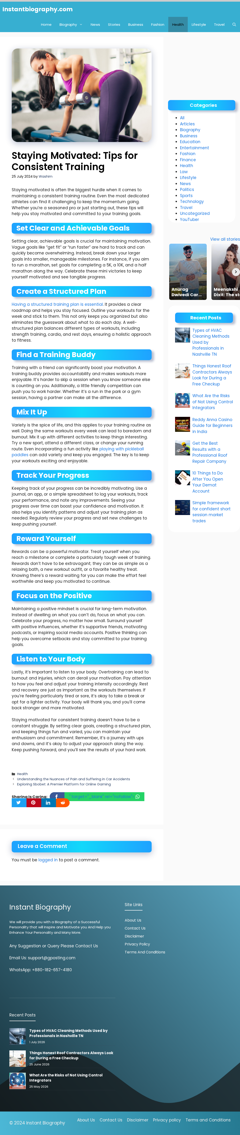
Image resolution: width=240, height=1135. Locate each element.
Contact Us (135, 928)
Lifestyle (199, 24)
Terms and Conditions (145, 952)
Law (184, 172)
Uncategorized (195, 213)
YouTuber (189, 219)
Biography (68, 24)
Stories (114, 24)
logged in (48, 860)
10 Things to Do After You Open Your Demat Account (207, 482)
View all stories (225, 239)
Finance (188, 160)
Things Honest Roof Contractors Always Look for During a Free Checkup (212, 375)
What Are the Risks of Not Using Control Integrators (212, 402)
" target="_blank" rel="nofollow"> (102, 796)
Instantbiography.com (37, 9)
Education (190, 142)
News (95, 24)
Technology (192, 201)
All (182, 118)
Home (46, 24)
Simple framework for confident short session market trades (211, 512)
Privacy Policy (137, 944)
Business (135, 24)
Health (178, 24)
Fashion (157, 24)
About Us (133, 920)
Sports (186, 195)
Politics (187, 189)
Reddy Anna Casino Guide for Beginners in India (212, 425)
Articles (187, 124)
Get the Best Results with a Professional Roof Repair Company (209, 452)
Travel (219, 24)
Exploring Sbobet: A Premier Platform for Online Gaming (64, 784)
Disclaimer (134, 936)
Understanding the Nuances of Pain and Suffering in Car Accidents (73, 779)
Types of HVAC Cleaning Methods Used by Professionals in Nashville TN (68, 1033)
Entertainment (194, 148)
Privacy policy (167, 1120)
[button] (234, 24)
